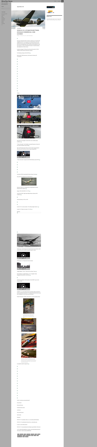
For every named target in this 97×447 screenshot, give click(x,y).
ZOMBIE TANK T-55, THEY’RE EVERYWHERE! (30, 419)
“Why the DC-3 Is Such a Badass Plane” (33, 296)
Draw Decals (19, 402)
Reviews (3, 22)
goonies (32, 434)
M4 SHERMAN (24, 426)
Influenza (3, 17)
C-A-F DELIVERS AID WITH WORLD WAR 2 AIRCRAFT (30, 291)
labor (39, 434)
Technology (3, 23)
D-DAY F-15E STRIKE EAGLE (22, 424)
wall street (20, 436)
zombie (27, 436)
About (55, 1)
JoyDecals (19, 409)
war (23, 436)
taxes (35, 435)
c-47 (18, 434)
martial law (20, 435)
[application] (23, 154)
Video (19, 35)
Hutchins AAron (30, 35)
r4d (32, 435)
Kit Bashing (19, 28)
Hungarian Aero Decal (21, 407)
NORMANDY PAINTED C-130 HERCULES (29, 422)
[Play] (18, 157)
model (24, 435)
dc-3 (25, 434)
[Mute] (26, 157)
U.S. (2, 24)
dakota (21, 434)
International (3, 18)
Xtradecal (18, 417)
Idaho (2, 16)
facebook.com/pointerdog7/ (25, 400)
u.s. (37, 435)
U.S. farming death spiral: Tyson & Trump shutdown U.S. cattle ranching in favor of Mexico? (54, 19)
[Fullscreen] (28, 157)
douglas (28, 434)
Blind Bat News (7, 1)
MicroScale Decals (20, 412)
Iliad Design (19, 414)
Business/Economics (4, 13)
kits (36, 434)
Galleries (59, 1)
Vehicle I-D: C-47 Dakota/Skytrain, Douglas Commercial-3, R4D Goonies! (28, 32)
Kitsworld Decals (20, 405)
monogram (28, 435)
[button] (23, 154)
